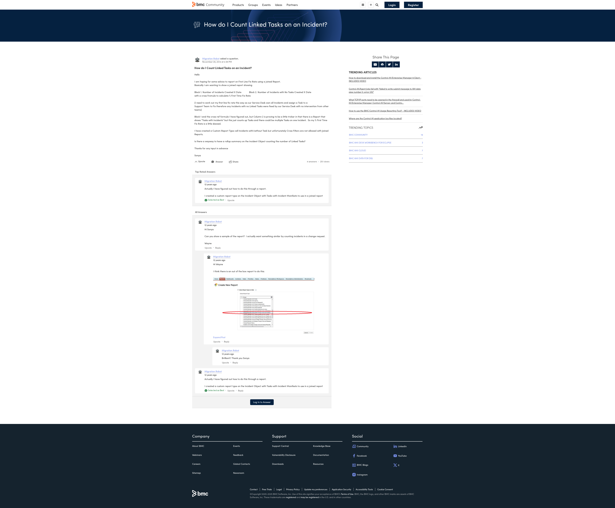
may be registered (310, 497)
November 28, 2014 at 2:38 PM (217, 61)
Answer (219, 161)
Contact (254, 489)
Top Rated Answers (205, 171)
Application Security (341, 489)
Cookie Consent (385, 489)
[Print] (382, 64)
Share (235, 161)
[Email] (375, 64)
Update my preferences (315, 489)
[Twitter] (389, 64)
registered (291, 497)
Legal (279, 489)
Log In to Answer (262, 402)
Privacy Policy (293, 489)
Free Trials (267, 489)
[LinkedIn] (396, 64)
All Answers (201, 212)
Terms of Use (347, 494)
